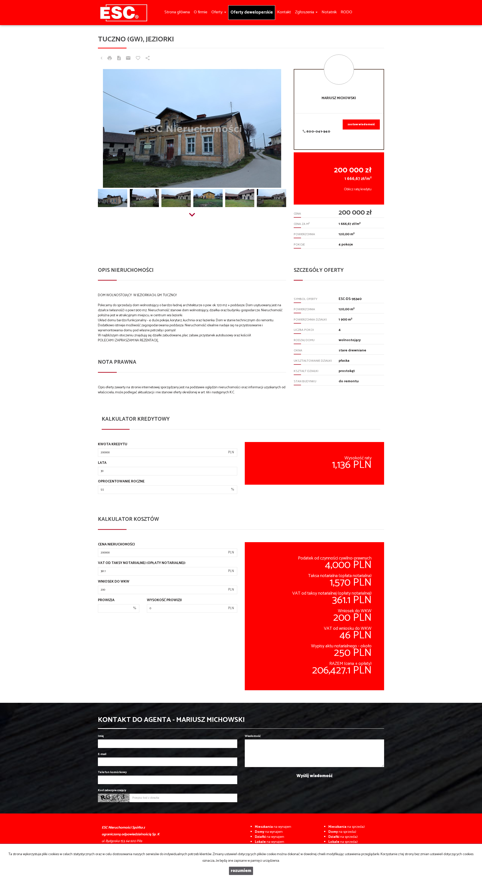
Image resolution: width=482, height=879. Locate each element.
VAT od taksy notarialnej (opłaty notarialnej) (142, 563)
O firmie (200, 12)
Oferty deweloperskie (251, 12)
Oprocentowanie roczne (121, 481)
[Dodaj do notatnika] (138, 58)
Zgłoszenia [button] (305, 12)
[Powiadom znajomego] (128, 58)
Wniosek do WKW (113, 581)
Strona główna (177, 12)
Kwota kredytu (112, 444)
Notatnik (329, 12)
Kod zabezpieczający (112, 790)
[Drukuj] (110, 58)
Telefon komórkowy (112, 772)
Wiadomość (253, 736)
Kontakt (284, 12)
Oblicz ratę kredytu (358, 189)
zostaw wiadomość (361, 124)
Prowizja (106, 600)
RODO (346, 12)
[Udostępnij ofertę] (147, 58)
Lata (102, 463)
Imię (101, 736)
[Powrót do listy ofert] (101, 58)
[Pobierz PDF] (119, 58)
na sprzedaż (346, 827)
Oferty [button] (217, 12)
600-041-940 (318, 132)
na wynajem (273, 827)
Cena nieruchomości (116, 544)
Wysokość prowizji (164, 600)
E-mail (102, 754)
